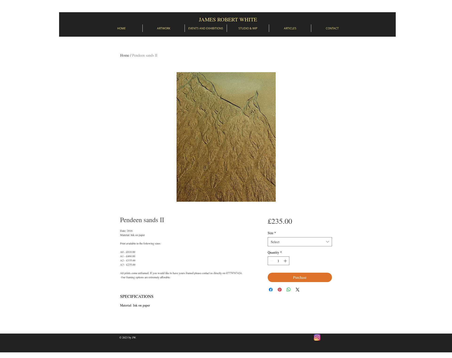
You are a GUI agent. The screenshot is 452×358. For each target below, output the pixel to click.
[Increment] (286, 261)
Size (272, 233)
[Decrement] (271, 261)
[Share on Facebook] (271, 289)
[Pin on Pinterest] (279, 289)
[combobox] (300, 241)
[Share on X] (297, 289)
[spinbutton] (278, 261)
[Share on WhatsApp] (288, 289)
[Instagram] (317, 337)
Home (124, 55)
